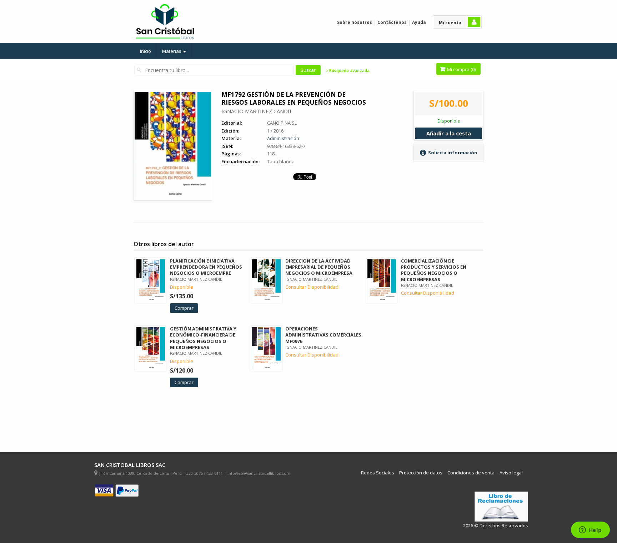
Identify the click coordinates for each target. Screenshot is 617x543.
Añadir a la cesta (448, 133)
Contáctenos (392, 22)
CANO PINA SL (282, 123)
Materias (172, 51)
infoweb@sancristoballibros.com (258, 473)
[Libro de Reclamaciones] (501, 507)
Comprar (184, 308)
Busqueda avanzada (349, 71)
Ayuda (419, 22)
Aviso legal (511, 473)
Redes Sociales (377, 473)
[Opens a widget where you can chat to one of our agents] (590, 530)
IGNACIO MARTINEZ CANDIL (256, 111)
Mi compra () (461, 69)
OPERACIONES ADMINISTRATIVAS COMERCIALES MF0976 (323, 334)
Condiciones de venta (471, 473)
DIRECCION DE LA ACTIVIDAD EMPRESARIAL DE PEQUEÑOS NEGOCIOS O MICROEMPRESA (318, 267)
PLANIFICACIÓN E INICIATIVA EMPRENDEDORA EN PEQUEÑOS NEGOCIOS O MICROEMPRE (206, 267)
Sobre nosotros (354, 22)
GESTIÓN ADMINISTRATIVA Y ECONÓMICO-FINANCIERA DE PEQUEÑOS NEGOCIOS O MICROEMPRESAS (203, 337)
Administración (283, 138)
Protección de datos (420, 473)
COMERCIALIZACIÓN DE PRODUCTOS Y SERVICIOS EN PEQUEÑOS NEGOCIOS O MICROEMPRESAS (433, 270)
